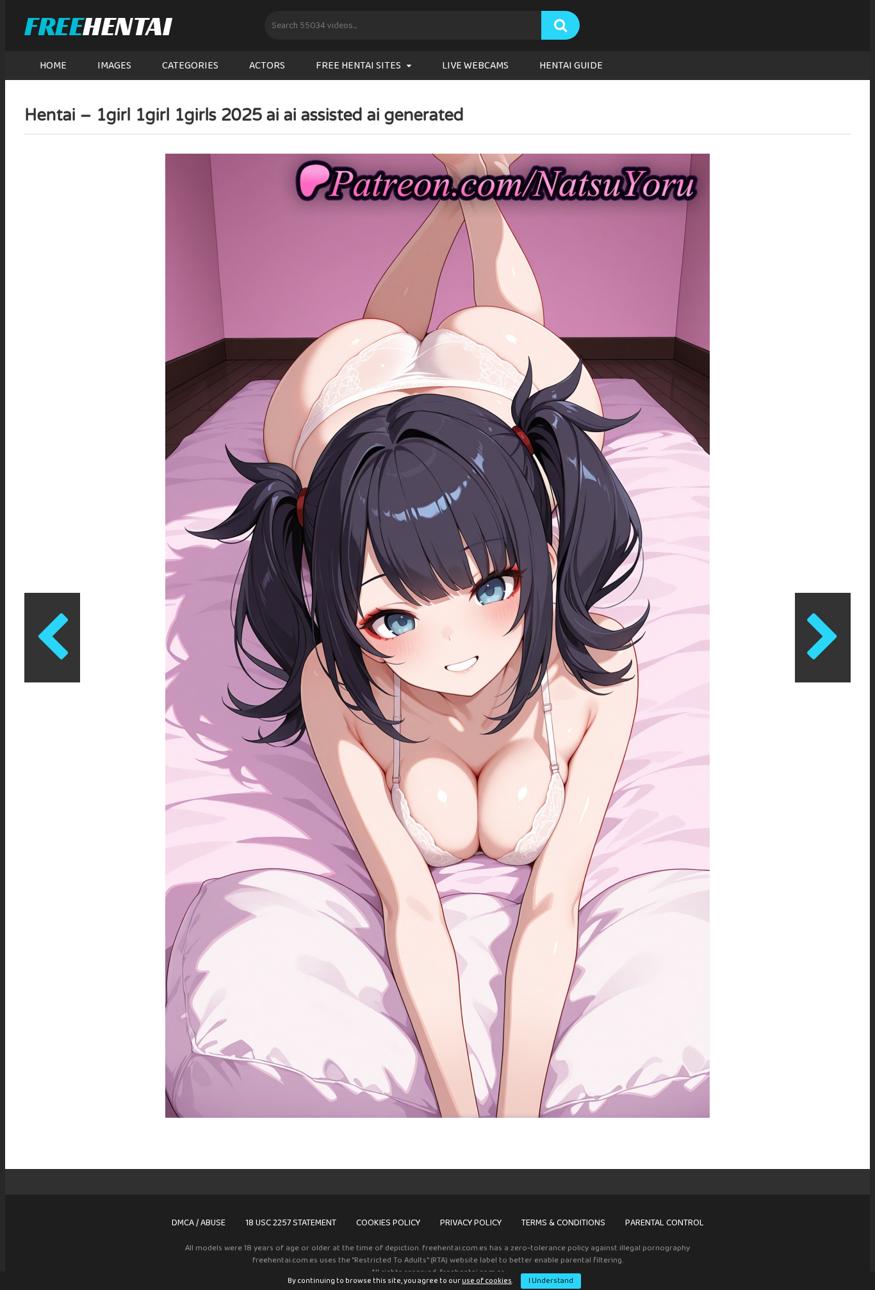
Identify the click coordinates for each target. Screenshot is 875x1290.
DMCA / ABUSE (198, 1223)
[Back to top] (832, 1251)
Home (53, 66)
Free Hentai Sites (358, 66)
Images (114, 66)
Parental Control (664, 1223)
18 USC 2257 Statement (290, 1223)
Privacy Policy (471, 1223)
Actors (267, 66)
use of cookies (487, 1281)
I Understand (550, 1281)
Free (97, 25)
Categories (190, 66)
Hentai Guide (571, 66)
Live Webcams (475, 66)
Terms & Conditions (563, 1223)
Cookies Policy (388, 1223)
